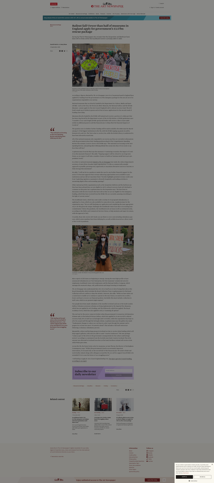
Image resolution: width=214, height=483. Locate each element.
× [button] (212, 464)
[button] (193, 481)
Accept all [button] (184, 476)
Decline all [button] (202, 476)
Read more (186, 473)
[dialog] (194, 473)
